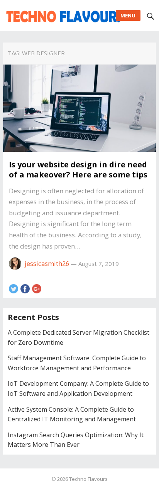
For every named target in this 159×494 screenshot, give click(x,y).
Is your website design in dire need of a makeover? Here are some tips (78, 169)
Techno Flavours (88, 478)
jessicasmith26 (47, 263)
